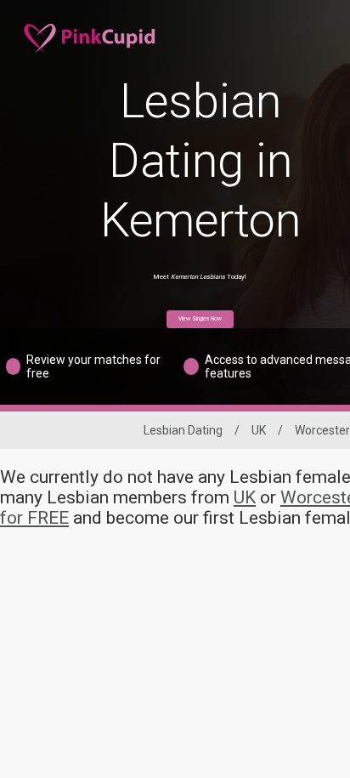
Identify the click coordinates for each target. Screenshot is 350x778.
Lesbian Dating (183, 430)
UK (258, 430)
